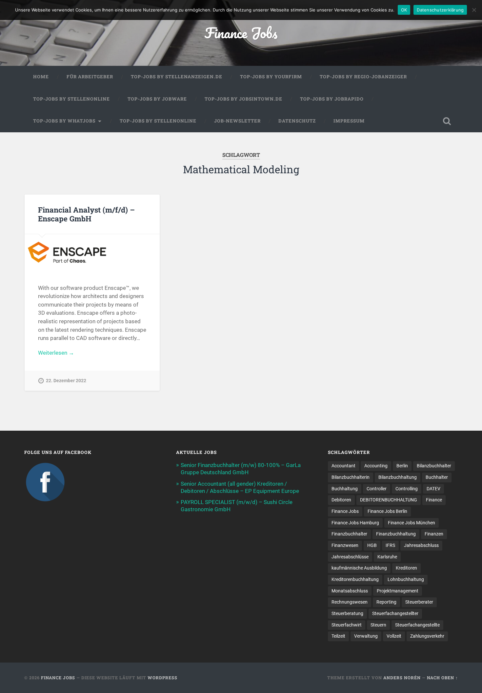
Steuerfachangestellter (395, 613)
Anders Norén (402, 677)
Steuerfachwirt (346, 624)
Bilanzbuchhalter (434, 465)
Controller (377, 488)
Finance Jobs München (411, 522)
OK (404, 9)
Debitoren (341, 499)
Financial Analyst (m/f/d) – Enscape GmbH (86, 214)
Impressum (349, 121)
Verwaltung (366, 636)
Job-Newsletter (237, 121)
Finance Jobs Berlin (387, 511)
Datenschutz (297, 121)
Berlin (402, 465)
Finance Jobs (241, 32)
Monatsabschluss (349, 590)
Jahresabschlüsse (350, 556)
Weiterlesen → (56, 352)
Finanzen (434, 533)
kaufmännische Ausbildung (359, 568)
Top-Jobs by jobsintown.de (243, 99)
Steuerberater (419, 602)
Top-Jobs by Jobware (157, 99)
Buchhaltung (344, 488)
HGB (372, 545)
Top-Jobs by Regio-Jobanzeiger (363, 77)
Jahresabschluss (421, 545)
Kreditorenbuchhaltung (355, 579)
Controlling (406, 488)
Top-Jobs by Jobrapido (332, 99)
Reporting (386, 602)
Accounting (376, 465)
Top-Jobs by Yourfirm (271, 77)
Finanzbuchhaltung (396, 533)
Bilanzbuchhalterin (350, 477)
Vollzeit (394, 636)
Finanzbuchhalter (349, 533)
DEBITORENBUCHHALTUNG (388, 499)
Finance (434, 499)
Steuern (378, 624)
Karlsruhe (387, 556)
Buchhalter (437, 477)
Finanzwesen (344, 545)
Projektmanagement (397, 590)
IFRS (390, 545)
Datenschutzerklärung (440, 9)
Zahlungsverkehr (427, 636)
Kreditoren (406, 568)
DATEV (433, 488)
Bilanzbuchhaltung (397, 477)
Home (41, 77)
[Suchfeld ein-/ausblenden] (447, 121)
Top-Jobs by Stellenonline (71, 99)
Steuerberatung (347, 613)
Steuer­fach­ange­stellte (417, 624)
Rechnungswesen (349, 602)
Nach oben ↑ (442, 677)
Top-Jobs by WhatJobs (64, 121)
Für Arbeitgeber (90, 77)
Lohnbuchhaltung (406, 579)
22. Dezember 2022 (66, 381)
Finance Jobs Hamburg (355, 522)
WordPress (162, 677)
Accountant (343, 465)
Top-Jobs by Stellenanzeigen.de (176, 77)
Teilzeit (338, 636)
